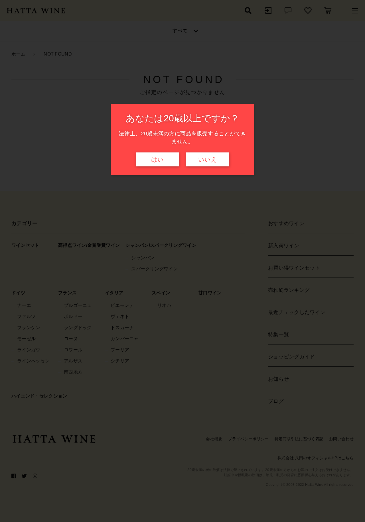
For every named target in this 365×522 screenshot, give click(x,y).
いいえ (207, 159)
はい (157, 159)
